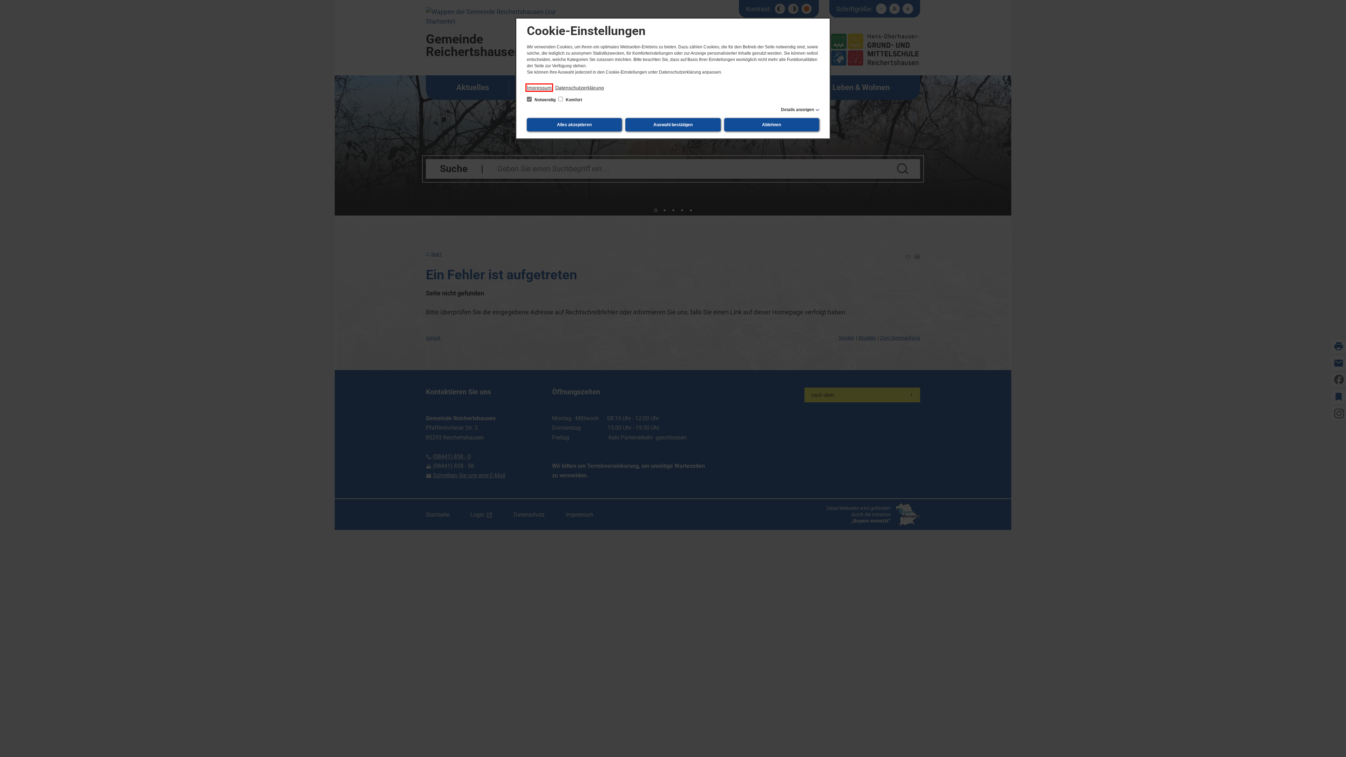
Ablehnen (771, 124)
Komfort (573, 99)
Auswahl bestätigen (673, 124)
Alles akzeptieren (574, 124)
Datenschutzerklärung (579, 87)
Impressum (539, 87)
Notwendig (545, 99)
